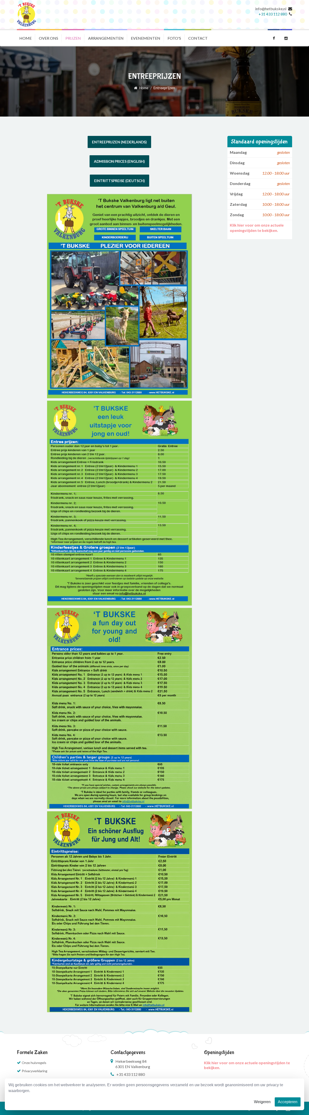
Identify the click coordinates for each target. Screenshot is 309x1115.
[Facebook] (274, 37)
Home (25, 38)
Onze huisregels (34, 1063)
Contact (198, 38)
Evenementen (145, 38)
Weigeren (262, 1102)
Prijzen (73, 38)
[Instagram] (286, 37)
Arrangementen (106, 38)
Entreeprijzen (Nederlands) (119, 142)
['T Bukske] (26, 14)
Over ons (48, 38)
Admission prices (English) (119, 161)
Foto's (174, 38)
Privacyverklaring (34, 1071)
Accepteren (287, 1102)
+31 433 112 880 (273, 14)
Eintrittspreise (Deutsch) (119, 180)
